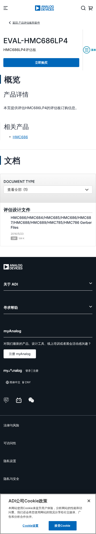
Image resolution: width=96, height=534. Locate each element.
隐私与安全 (11, 479)
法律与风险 (11, 425)
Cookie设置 (30, 525)
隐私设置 (10, 461)
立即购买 (41, 62)
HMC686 (20, 137)
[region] (48, 514)
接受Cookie (62, 525)
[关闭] (89, 501)
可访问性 (10, 443)
